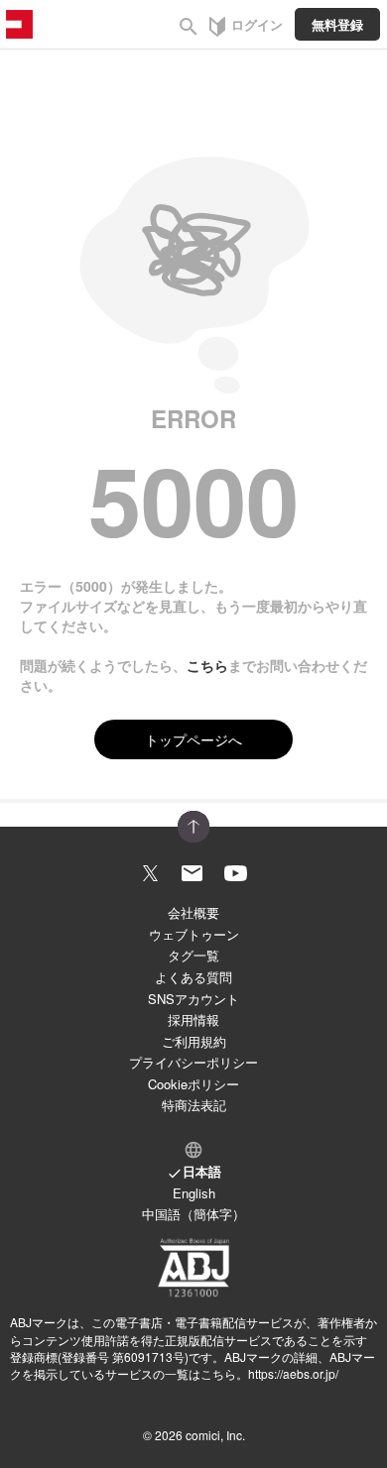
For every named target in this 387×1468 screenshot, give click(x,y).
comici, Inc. (215, 1434)
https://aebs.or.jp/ (293, 1373)
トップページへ (193, 739)
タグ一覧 (193, 955)
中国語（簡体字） (193, 1213)
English (194, 1193)
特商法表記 (194, 1104)
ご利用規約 (194, 1041)
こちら (207, 665)
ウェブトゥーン (194, 934)
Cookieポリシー (193, 1083)
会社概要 (193, 912)
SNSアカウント (193, 998)
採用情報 (193, 1019)
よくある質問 (193, 976)
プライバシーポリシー (193, 1062)
